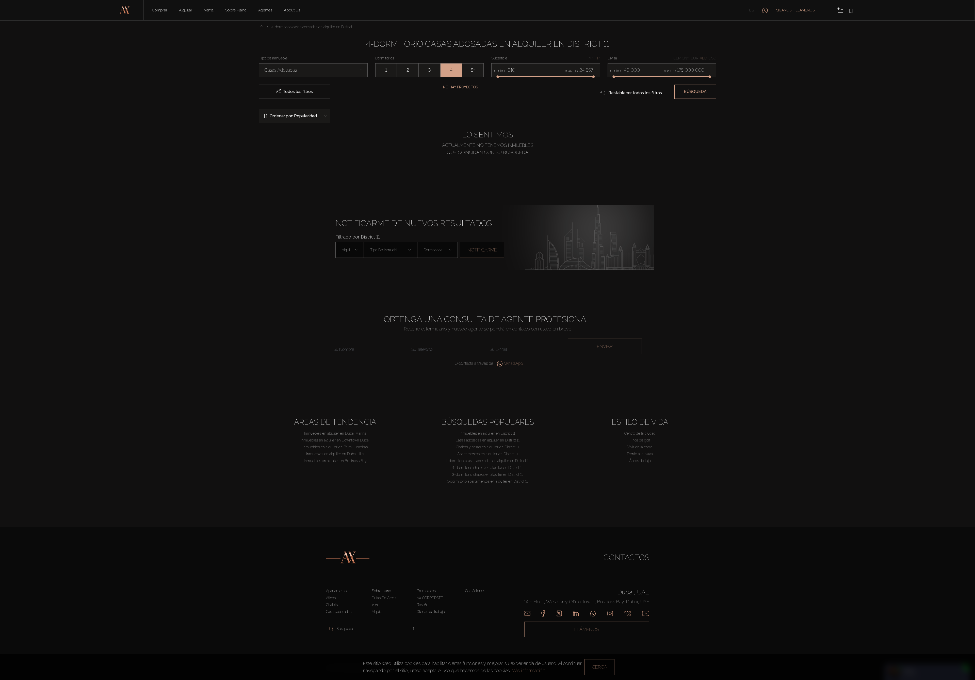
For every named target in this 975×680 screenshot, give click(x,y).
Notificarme (482, 249)
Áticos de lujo (640, 461)
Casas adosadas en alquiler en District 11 (487, 440)
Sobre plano (236, 10)
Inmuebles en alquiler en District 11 (487, 433)
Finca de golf (640, 440)
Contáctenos (475, 591)
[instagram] (610, 613)
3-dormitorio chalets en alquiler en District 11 (487, 474)
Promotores (426, 591)
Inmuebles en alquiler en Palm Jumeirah (335, 447)
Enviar (605, 346)
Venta (209, 10)
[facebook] (543, 613)
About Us (292, 10)
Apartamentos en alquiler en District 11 (487, 454)
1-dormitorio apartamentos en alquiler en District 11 (487, 481)
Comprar (159, 10)
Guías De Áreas (384, 598)
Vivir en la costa (639, 447)
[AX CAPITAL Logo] (347, 557)
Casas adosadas (338, 612)
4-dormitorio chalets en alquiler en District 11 (487, 468)
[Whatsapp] (593, 613)
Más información (528, 670)
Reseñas (423, 605)
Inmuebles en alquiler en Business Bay (335, 461)
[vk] (627, 613)
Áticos (331, 598)
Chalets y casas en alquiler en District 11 (487, 447)
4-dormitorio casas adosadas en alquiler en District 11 (487, 461)
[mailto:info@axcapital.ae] (527, 613)
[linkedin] (576, 613)
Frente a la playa (640, 454)
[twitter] (559, 613)
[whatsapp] (765, 10)
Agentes (265, 10)
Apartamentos (337, 591)
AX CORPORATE (430, 598)
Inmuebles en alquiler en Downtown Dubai (335, 440)
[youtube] (645, 613)
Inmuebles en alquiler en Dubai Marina (335, 433)
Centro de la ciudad (639, 433)
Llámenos (805, 10)
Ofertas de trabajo (431, 612)
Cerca (599, 667)
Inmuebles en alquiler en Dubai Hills (335, 454)
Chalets (332, 605)
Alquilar (185, 10)
